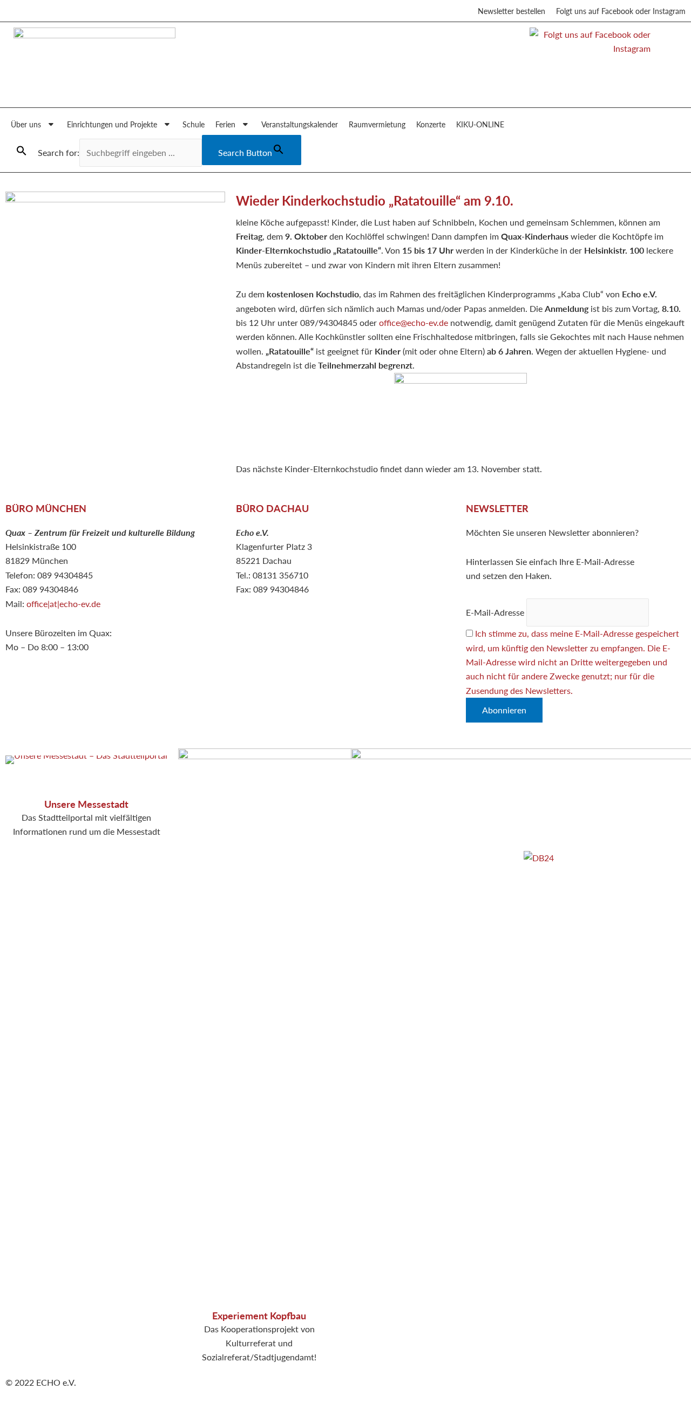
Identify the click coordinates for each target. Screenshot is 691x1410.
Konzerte (430, 124)
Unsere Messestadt (86, 803)
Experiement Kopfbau (259, 1315)
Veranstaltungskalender (299, 124)
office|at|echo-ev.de (63, 603)
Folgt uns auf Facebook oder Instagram (621, 10)
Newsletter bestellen (511, 10)
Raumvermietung (377, 124)
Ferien (225, 124)
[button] (21, 151)
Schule (193, 124)
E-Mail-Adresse (495, 612)
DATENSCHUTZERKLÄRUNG (580, 770)
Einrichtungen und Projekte (112, 124)
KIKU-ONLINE (480, 124)
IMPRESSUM (549, 755)
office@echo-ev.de (413, 322)
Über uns (26, 124)
